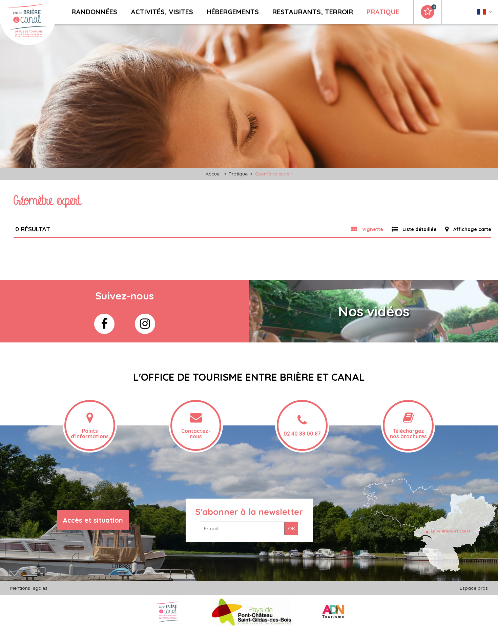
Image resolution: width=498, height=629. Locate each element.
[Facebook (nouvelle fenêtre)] (104, 324)
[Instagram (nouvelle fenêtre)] (145, 324)
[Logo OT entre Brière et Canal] (167, 612)
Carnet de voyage (433, 7)
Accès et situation (93, 520)
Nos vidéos (373, 311)
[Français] (484, 13)
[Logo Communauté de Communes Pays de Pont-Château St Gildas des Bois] (251, 612)
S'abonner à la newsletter (249, 511)
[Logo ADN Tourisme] (333, 612)
